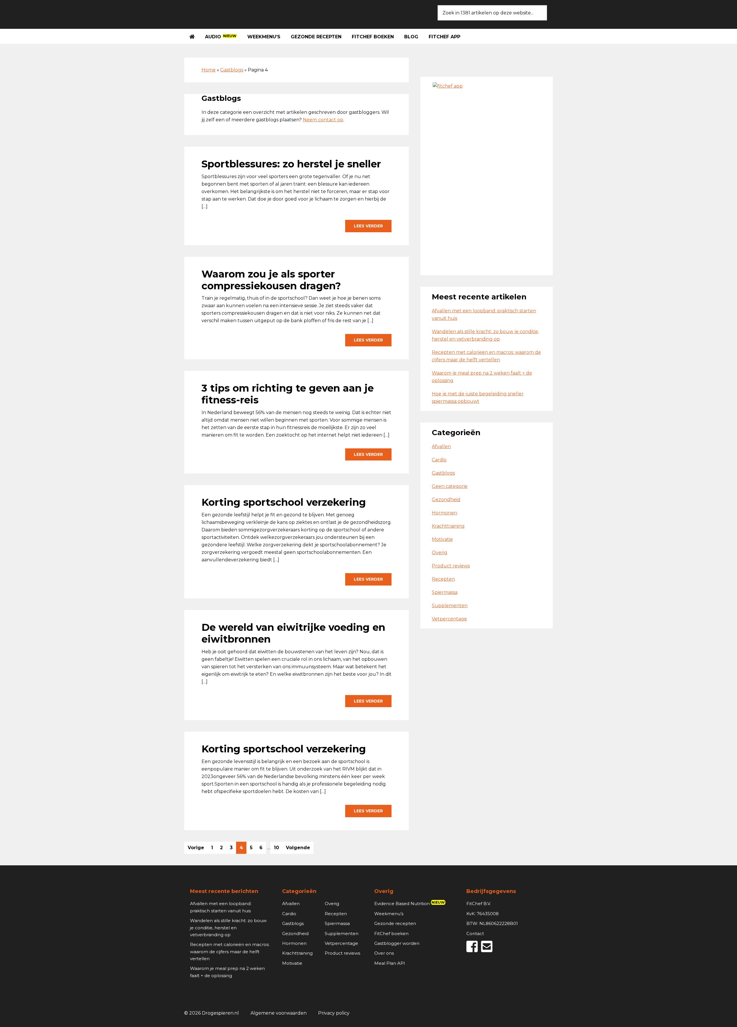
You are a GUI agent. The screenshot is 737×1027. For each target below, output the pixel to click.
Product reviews (451, 566)
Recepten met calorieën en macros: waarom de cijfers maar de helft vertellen (229, 951)
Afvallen (441, 446)
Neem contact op (323, 119)
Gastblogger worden (396, 943)
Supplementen (450, 605)
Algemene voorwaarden (278, 1013)
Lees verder (368, 226)
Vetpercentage (449, 619)
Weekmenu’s (388, 913)
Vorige (196, 847)
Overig (439, 552)
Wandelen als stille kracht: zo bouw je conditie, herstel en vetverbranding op (228, 927)
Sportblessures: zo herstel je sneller (291, 164)
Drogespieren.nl (227, 13)
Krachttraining (448, 526)
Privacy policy (333, 1013)
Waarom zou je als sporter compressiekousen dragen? (271, 280)
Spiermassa (444, 592)
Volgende (298, 847)
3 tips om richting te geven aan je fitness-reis (288, 394)
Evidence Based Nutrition (409, 903)
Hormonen (444, 513)
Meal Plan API (389, 963)
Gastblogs (231, 70)
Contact (475, 933)
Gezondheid (446, 499)
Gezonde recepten (395, 923)
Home (209, 70)
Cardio (439, 459)
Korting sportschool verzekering (284, 502)
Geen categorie (450, 486)
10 (277, 849)
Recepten (443, 579)
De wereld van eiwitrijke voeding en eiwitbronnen (293, 633)
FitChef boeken (391, 933)
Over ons (384, 953)
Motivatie (442, 539)
